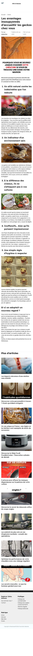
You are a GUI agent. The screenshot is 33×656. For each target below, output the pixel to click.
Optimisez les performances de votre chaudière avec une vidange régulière (15, 560)
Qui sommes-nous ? (6, 601)
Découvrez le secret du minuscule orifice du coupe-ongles (16, 508)
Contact (3, 603)
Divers (9, 14)
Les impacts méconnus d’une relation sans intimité (15, 377)
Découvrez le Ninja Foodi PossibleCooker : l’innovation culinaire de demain (15, 455)
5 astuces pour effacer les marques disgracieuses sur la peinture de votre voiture (15, 482)
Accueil (3, 14)
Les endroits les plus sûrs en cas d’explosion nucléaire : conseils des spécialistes (14, 534)
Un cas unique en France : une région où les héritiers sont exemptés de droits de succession (16, 428)
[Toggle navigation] (2, 3)
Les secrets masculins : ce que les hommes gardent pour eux (13, 585)
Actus (2, 615)
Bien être (3, 619)
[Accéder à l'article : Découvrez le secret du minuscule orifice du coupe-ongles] (16, 497)
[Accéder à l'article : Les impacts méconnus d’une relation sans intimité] (16, 366)
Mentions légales (22, 606)
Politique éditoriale (23, 608)
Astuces (3, 617)
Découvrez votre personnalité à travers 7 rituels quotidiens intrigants (16, 402)
